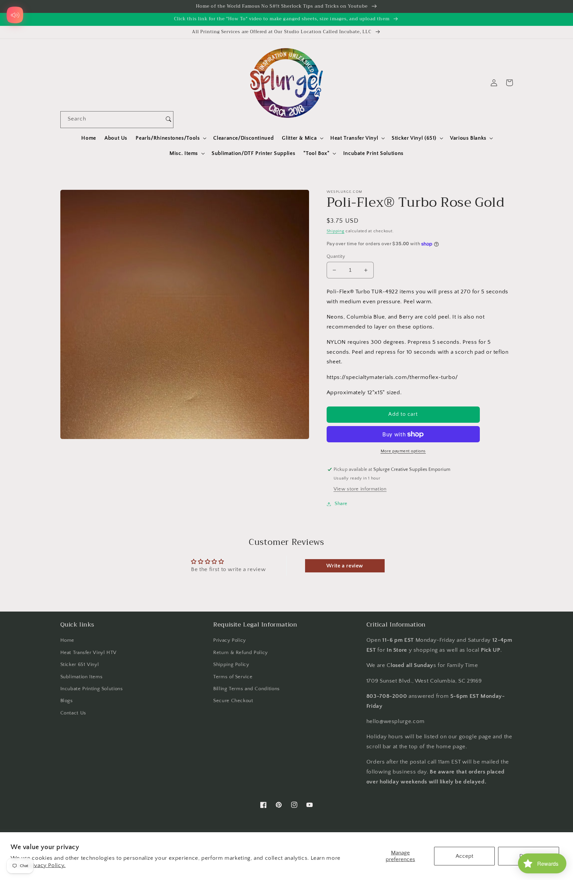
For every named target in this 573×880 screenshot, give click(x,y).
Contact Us (73, 713)
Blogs (66, 700)
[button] (170, 138)
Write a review (344, 566)
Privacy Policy (229, 640)
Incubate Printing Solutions (91, 689)
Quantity (336, 256)
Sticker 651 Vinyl (79, 664)
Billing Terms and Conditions (246, 689)
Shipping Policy (231, 664)
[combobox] (112, 119)
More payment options (403, 451)
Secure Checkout (233, 700)
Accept (464, 856)
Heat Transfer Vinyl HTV (88, 652)
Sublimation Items (81, 677)
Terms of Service (232, 677)
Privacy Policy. (46, 865)
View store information (360, 489)
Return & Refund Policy (240, 652)
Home (67, 640)
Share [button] (341, 503)
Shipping (336, 231)
